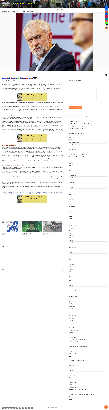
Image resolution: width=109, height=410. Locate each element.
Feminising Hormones (74, 330)
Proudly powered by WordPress (53, 407)
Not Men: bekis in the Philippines (76, 126)
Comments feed (72, 287)
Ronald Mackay (72, 387)
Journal (70, 216)
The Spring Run (72, 147)
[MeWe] (14, 78)
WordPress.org (72, 290)
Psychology (71, 249)
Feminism (71, 189)
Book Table (71, 308)
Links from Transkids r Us (75, 358)
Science (45, 9)
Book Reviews (72, 177)
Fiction (70, 192)
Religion (71, 252)
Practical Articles (39, 9)
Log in (70, 282)
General (71, 199)
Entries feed (71, 285)
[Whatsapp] (18, 78)
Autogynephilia (72, 175)
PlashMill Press (30, 11)
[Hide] (107, 29)
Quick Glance (72, 379)
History (70, 204)
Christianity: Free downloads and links (78, 339)
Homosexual (72, 206)
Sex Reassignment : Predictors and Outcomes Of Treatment (81, 394)
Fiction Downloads (74, 341)
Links (74, 9)
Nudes (70, 230)
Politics (70, 245)
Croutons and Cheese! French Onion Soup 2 (78, 154)
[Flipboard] (25, 78)
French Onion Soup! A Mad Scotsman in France (79, 144)
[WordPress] (21, 78)
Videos (70, 271)
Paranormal (71, 235)
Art (70, 168)
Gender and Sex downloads (76, 343)
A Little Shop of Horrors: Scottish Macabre (78, 156)
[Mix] (16, 78)
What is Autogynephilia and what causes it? (78, 116)
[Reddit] (7, 78)
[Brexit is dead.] (11, 226)
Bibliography (61, 9)
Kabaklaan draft (72, 353)
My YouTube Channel (73, 365)
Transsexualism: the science (75, 118)
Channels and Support (6, 11)
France (70, 194)
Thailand (71, 269)
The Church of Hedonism (47, 233)
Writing (70, 276)
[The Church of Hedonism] (52, 226)
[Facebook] (3, 78)
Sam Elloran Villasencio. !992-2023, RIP (19, 11)
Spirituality (71, 266)
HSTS (70, 209)
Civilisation (71, 182)
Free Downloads (68, 9)
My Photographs (72, 225)
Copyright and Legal (73, 323)
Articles (71, 303)
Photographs (72, 370)
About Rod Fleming (93, 9)
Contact (71, 320)
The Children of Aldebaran (74, 149)
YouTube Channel (80, 9)
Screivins (71, 261)
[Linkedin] (9, 78)
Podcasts (71, 242)
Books (6, 9)
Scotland (71, 259)
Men (70, 223)
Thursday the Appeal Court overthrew (26, 102)
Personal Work (72, 367)
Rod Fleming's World (23, 3)
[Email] (30, 78)
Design (57, 9)
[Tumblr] (23, 78)
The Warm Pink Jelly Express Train (76, 142)
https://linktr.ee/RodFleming (75, 80)
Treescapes (71, 396)
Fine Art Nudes (72, 332)
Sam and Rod (72, 254)
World (11, 9)
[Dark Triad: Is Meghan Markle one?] (32, 226)
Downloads (71, 327)
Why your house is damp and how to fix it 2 (78, 133)
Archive (71, 165)
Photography (51, 9)
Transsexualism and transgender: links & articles (80, 362)
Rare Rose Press (72, 382)
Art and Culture (22, 9)
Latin (70, 221)
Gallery (70, 349)
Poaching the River (73, 139)
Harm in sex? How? (73, 121)
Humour (71, 213)
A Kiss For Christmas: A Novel (75, 151)
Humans (71, 211)
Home (3, 9)
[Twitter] (5, 78)
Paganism (71, 233)
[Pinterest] (12, 78)
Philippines (71, 237)
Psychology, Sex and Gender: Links (77, 360)
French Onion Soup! (73, 196)
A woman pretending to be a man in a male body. (79, 131)
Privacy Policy (72, 377)
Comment (28, 9)
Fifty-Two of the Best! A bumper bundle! (77, 159)
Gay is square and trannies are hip (76, 128)
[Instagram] (27, 78)
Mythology (71, 228)
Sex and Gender (16, 9)
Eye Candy (33, 9)
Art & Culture (72, 172)
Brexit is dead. (4, 233)
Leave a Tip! (87, 9)
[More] (32, 78)
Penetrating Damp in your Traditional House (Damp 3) (80, 123)
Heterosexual (72, 201)
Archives (71, 299)
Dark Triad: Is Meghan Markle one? (28, 233)
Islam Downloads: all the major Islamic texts (79, 346)
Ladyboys (71, 218)
